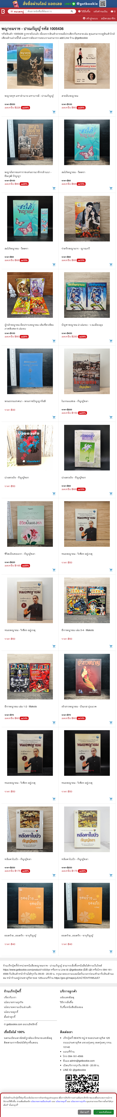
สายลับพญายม (70, 95)
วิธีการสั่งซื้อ (66, 1002)
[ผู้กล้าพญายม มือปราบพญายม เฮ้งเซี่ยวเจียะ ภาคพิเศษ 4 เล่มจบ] (30, 297)
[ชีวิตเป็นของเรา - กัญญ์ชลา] (30, 526)
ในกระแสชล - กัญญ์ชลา (75, 401)
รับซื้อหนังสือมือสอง (71, 1007)
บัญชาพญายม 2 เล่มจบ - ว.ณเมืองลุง (82, 324)
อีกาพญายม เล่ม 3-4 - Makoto (78, 630)
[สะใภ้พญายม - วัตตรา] (87, 145)
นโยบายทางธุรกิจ (13, 1002)
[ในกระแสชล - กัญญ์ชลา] (87, 374)
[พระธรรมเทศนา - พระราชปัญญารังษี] (30, 374)
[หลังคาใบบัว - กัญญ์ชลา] (30, 832)
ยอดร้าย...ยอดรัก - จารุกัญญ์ (20, 935)
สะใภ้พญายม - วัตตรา (73, 172)
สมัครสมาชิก (108, 18)
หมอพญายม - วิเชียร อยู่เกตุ (77, 553)
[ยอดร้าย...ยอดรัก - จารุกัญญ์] (30, 908)
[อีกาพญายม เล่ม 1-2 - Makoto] (30, 679)
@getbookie (79, 1070)
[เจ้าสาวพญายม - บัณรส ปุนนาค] (87, 679)
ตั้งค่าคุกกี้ (9, 1016)
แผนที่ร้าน (69, 1051)
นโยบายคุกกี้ (11, 1012)
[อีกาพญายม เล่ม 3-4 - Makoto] (87, 603)
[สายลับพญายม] (87, 68)
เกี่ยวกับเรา (10, 997)
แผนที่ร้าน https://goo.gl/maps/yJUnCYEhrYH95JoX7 (71, 978)
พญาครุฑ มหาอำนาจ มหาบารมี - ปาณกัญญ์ (29, 95)
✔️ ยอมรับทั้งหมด (103, 1112)
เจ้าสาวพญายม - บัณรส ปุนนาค (79, 706)
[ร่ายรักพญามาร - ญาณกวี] (87, 221)
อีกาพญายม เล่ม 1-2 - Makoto (21, 706)
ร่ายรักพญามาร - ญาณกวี (76, 248)
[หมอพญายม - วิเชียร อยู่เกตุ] (87, 526)
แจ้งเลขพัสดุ (67, 997)
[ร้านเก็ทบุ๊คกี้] (3, 11)
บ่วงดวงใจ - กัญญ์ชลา (17, 477)
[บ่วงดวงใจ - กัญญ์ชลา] (30, 450)
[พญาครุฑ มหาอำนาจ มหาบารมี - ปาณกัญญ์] (30, 68)
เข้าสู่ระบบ (90, 18)
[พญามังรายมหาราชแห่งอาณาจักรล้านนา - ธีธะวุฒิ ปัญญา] (30, 145)
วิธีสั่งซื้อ (84, 11)
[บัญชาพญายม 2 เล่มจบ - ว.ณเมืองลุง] (87, 297)
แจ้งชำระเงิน (101, 11)
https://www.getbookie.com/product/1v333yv (26, 969)
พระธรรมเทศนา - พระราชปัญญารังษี (25, 401)
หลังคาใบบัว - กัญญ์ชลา (18, 859)
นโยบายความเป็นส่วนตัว (17, 1007)
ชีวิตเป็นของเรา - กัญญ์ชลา (20, 553)
